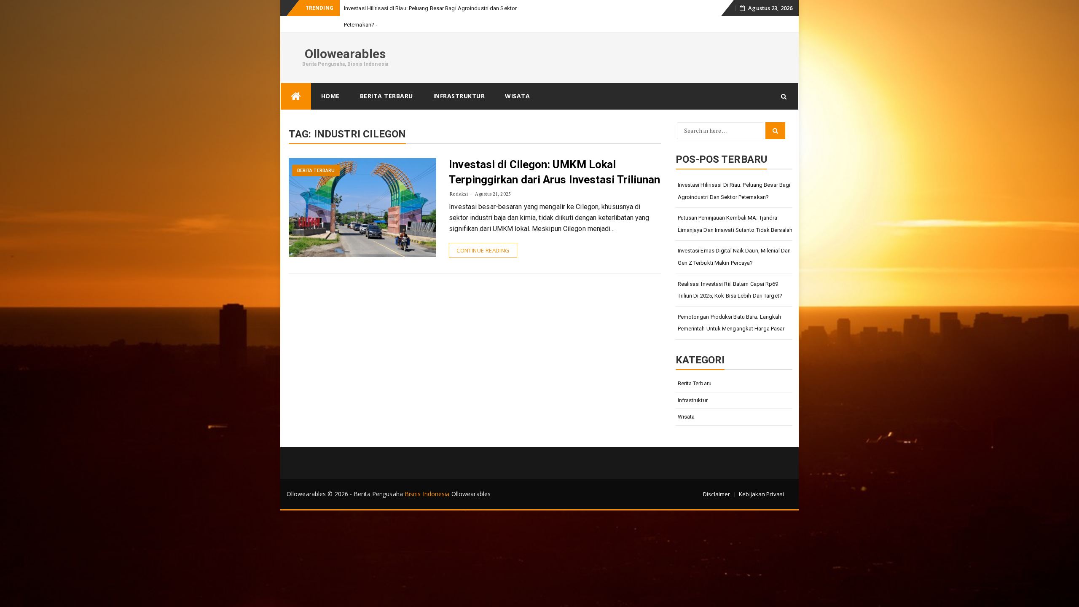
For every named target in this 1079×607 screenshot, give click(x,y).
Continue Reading (482, 250)
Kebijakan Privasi (761, 494)
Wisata (517, 96)
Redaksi (459, 194)
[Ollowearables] (296, 96)
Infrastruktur (459, 96)
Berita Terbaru (386, 96)
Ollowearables (345, 53)
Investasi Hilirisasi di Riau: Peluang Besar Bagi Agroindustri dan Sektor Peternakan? (734, 191)
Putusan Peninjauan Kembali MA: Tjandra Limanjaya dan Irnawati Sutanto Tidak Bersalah (735, 224)
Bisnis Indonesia (427, 494)
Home (330, 96)
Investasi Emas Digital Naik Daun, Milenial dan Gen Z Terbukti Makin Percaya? (734, 256)
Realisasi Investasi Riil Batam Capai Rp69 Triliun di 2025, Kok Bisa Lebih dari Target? (730, 290)
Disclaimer (716, 494)
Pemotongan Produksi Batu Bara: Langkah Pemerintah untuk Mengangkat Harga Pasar (731, 323)
